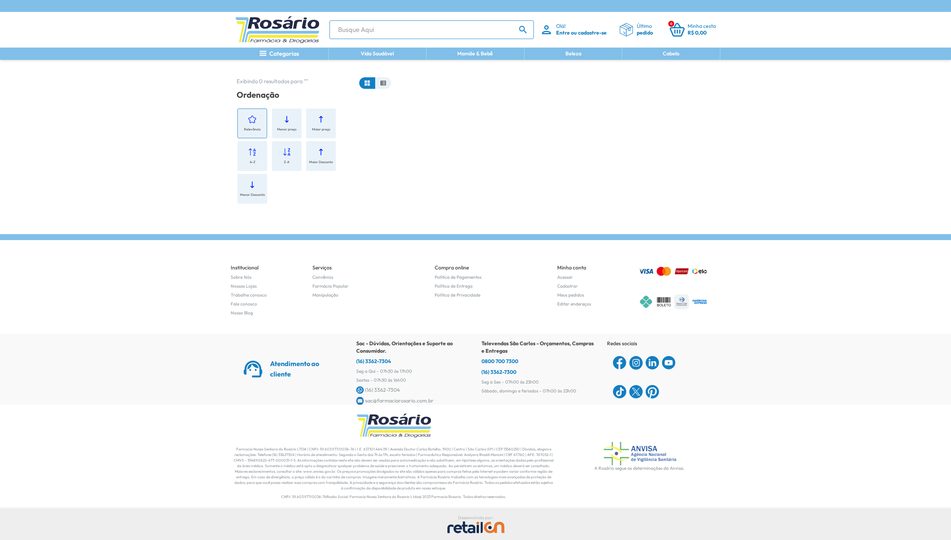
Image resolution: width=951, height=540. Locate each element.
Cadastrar (567, 286)
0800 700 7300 (499, 361)
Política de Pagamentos (458, 277)
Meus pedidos (570, 295)
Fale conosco (244, 304)
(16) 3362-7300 (498, 372)
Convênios (322, 277)
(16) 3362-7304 (373, 361)
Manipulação (325, 295)
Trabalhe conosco (249, 295)
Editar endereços (574, 304)
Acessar (565, 277)
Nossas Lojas (244, 286)
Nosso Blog (242, 313)
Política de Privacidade (457, 295)
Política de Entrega (454, 286)
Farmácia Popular (330, 286)
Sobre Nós (241, 277)
